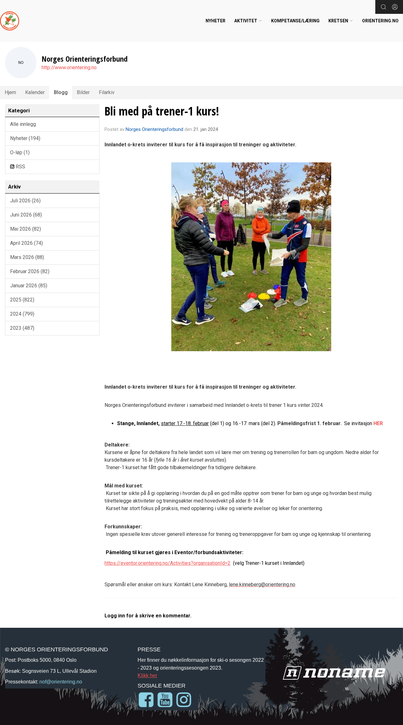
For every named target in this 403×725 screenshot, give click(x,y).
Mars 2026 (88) (27, 257)
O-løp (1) (20, 152)
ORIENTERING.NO (380, 20)
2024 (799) (22, 314)
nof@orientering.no (60, 681)
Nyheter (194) (25, 138)
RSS (19, 167)
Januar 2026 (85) (28, 286)
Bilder (83, 92)
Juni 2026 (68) (26, 215)
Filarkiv (107, 92)
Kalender (35, 92)
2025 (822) (22, 300)
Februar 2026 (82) (29, 271)
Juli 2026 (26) (25, 201)
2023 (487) (22, 328)
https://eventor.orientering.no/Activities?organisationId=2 (167, 563)
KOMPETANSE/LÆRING (295, 20)
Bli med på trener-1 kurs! (162, 111)
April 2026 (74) (26, 243)
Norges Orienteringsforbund (154, 129)
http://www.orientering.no (69, 67)
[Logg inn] (394, 7)
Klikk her (147, 675)
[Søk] (383, 7)
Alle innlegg (23, 124)
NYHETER (215, 20)
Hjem (10, 92)
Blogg (61, 92)
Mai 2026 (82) (25, 229)
